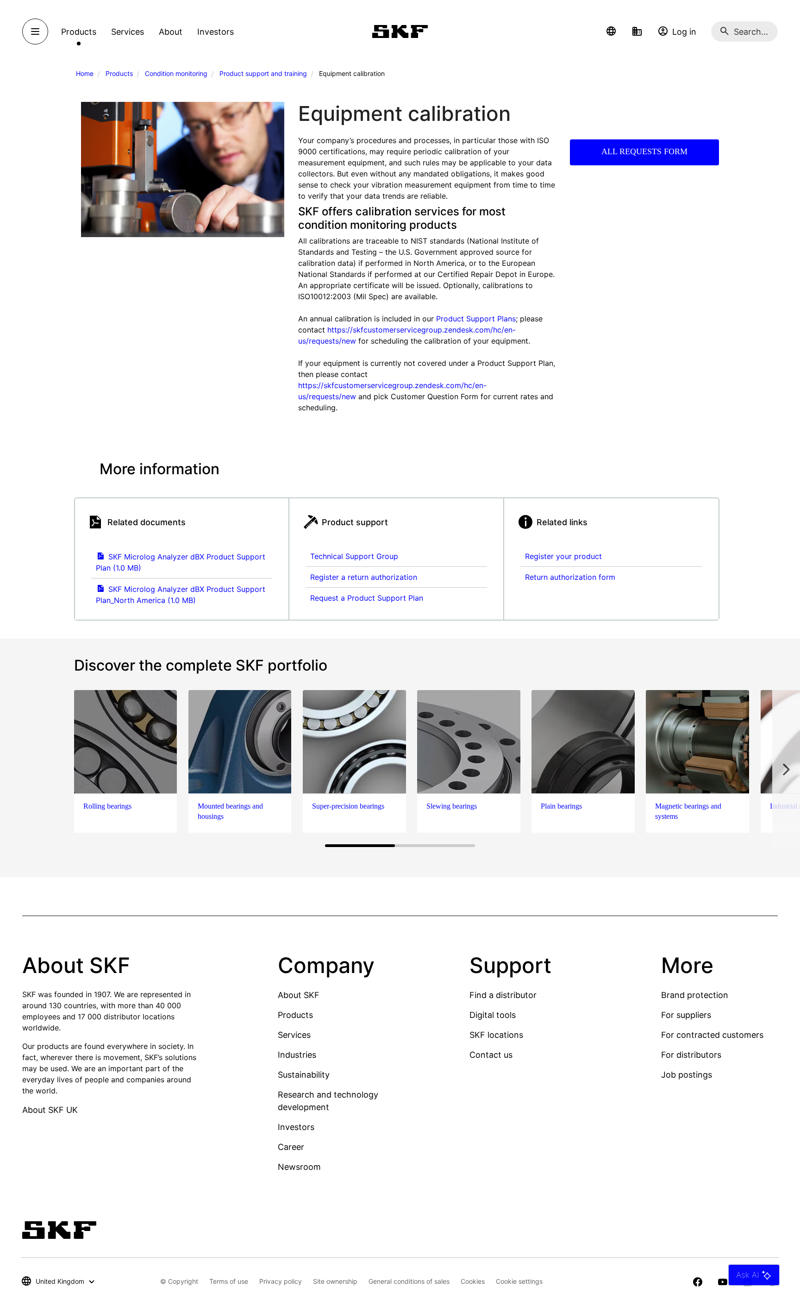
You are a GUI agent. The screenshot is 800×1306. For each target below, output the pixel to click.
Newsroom (299, 1167)
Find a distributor (503, 995)
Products (119, 73)
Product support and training (263, 73)
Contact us (490, 1055)
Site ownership (335, 1281)
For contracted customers (712, 1035)
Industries (297, 1055)
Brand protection (694, 995)
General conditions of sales (409, 1281)
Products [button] (78, 32)
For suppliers (686, 1015)
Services (294, 1035)
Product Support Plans (476, 318)
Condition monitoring (176, 73)
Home (85, 73)
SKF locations (496, 1035)
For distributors (691, 1055)
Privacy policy (280, 1281)
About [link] (170, 32)
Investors (296, 1127)
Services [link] (127, 32)
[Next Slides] (786, 769)
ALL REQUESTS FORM (644, 151)
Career (291, 1147)
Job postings (686, 1075)
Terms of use (228, 1281)
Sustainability (304, 1075)
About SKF (298, 995)
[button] (611, 31)
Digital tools (492, 1015)
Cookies (473, 1281)
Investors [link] (215, 32)
